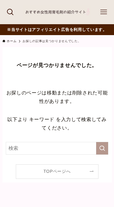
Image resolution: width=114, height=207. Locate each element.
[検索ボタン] (10, 12)
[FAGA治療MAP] (57, 12)
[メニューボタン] (103, 12)
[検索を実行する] (102, 148)
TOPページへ (57, 171)
